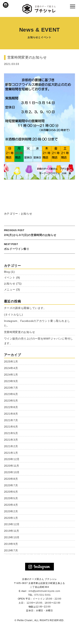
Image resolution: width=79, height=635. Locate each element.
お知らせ (26, 213)
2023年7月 (11, 387)
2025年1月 (11, 361)
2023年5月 (11, 400)
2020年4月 (11, 504)
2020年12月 (12, 459)
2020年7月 (11, 485)
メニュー (9, 289)
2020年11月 (11, 465)
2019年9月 (11, 543)
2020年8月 (11, 478)
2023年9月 (11, 381)
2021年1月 (11, 452)
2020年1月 (11, 517)
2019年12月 (12, 524)
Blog (7, 271)
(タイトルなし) (13, 314)
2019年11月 (11, 530)
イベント (9, 277)
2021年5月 (11, 433)
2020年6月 (11, 491)
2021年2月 (11, 446)
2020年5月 (11, 498)
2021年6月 (11, 426)
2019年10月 (12, 537)
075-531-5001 (42, 595)
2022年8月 (11, 407)
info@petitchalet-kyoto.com (44, 591)
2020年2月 (11, 511)
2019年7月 (11, 550)
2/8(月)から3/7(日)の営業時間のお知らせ (30, 233)
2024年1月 (11, 374)
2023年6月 (11, 394)
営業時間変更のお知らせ (19, 332)
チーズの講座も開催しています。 (25, 308)
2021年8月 (11, 413)
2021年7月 (11, 420)
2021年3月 (11, 439)
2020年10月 (12, 472)
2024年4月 (11, 368)
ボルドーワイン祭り (16, 246)
